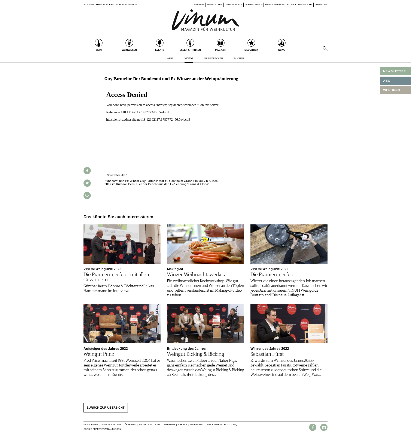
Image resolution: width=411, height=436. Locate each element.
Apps (170, 58)
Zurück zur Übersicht (106, 407)
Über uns (130, 424)
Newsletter (214, 4)
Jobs (158, 424)
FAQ (235, 424)
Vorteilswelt (253, 4)
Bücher (239, 58)
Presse (182, 424)
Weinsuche (305, 4)
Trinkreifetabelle (277, 4)
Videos (189, 58)
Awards (199, 4)
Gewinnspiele (233, 4)
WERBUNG (391, 90)
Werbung (169, 424)
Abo (293, 4)
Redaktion (145, 424)
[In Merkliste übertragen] (87, 195)
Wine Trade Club (111, 424)
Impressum (196, 424)
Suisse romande (126, 4)
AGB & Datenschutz (218, 424)
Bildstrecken (213, 58)
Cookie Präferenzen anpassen (102, 429)
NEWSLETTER (394, 71)
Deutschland (105, 4)
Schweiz (88, 4)
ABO (386, 80)
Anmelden (321, 4)
